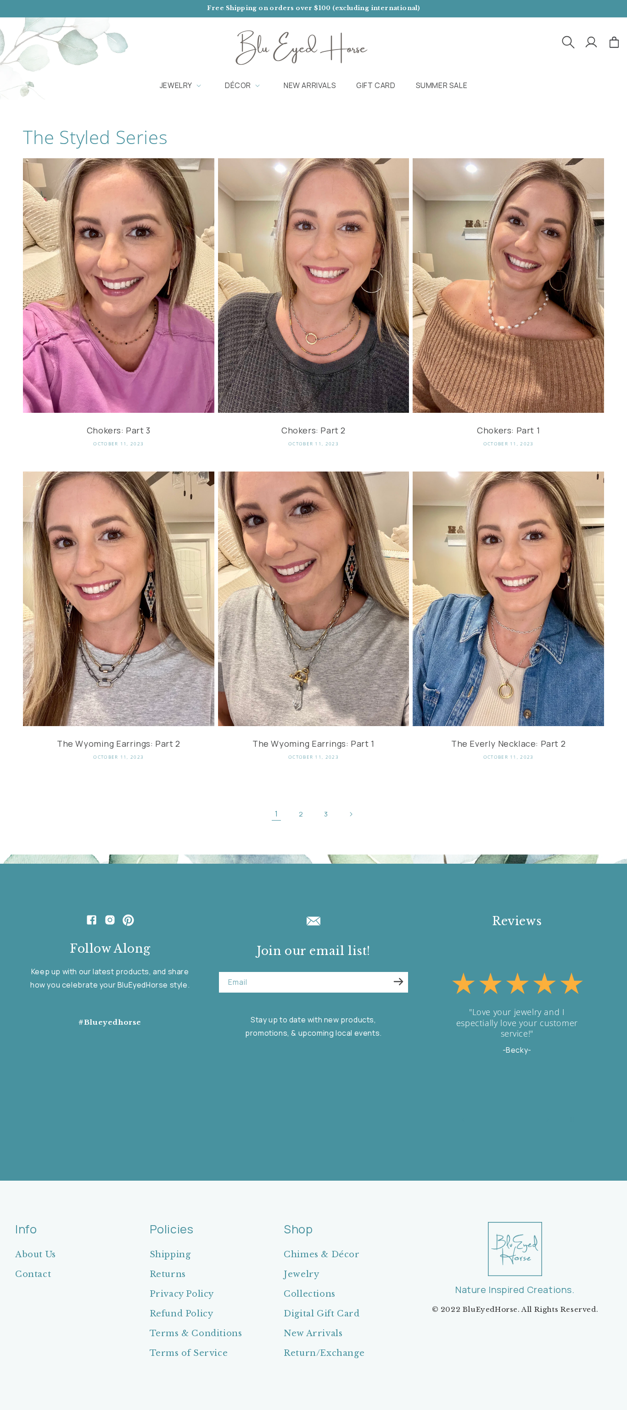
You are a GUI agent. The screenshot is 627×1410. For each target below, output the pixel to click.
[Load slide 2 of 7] (487, 1119)
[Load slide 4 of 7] (505, 1119)
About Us (35, 1254)
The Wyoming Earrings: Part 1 (313, 743)
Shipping (170, 1254)
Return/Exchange (324, 1353)
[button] (568, 42)
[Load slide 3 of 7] (496, 1119)
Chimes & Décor (321, 1254)
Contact (33, 1274)
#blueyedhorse (109, 1022)
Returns (168, 1274)
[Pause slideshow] (570, 1120)
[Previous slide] (463, 1120)
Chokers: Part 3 (119, 430)
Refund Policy (181, 1314)
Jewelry (301, 1274)
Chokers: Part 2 (313, 430)
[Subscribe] (398, 981)
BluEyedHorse (490, 1309)
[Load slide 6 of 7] (523, 1119)
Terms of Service (189, 1353)
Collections (310, 1294)
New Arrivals (313, 1333)
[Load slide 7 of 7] (532, 1119)
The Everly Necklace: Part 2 (508, 743)
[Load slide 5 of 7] (514, 1119)
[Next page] (351, 814)
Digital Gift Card (321, 1314)
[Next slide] (547, 1120)
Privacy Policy (182, 1294)
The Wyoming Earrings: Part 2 (118, 743)
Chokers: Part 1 (508, 430)
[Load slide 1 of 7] (477, 1119)
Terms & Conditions (196, 1333)
